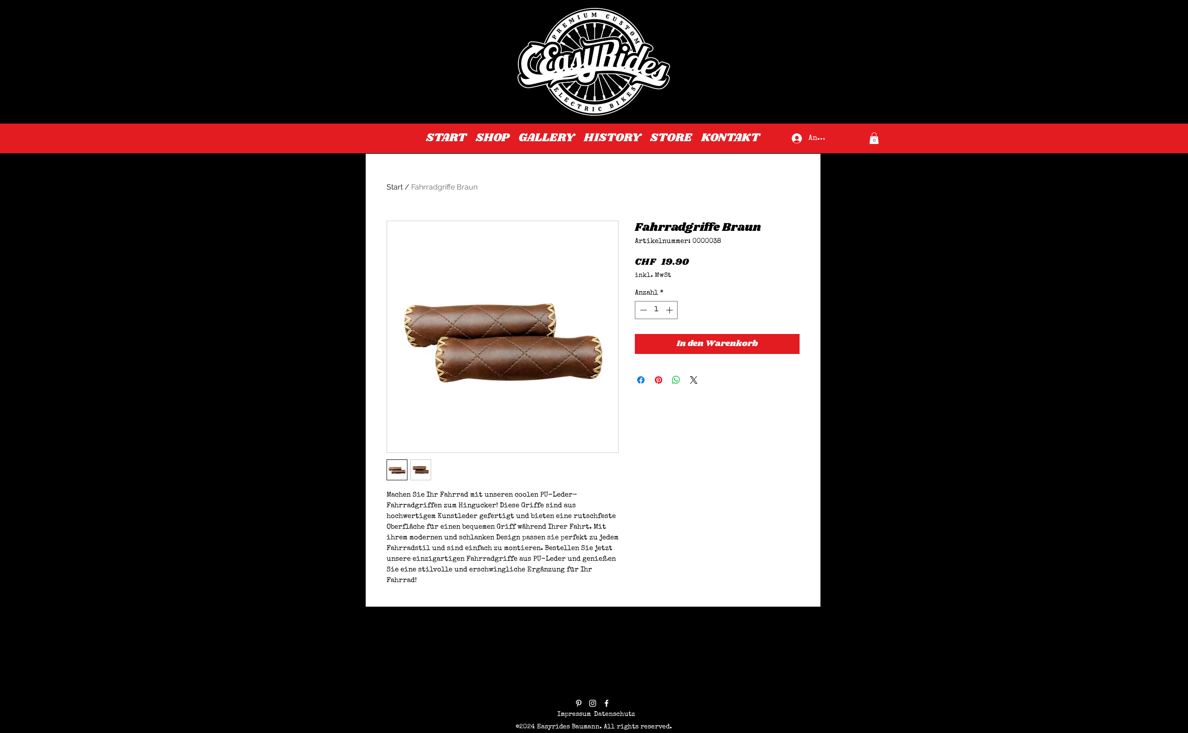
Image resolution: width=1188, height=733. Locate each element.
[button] (874, 138)
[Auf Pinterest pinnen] (658, 380)
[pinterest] (578, 703)
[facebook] (606, 703)
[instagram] (592, 703)
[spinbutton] (656, 310)
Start (395, 187)
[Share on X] (693, 380)
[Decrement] (642, 310)
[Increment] (670, 310)
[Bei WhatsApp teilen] (676, 380)
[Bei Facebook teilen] (640, 380)
